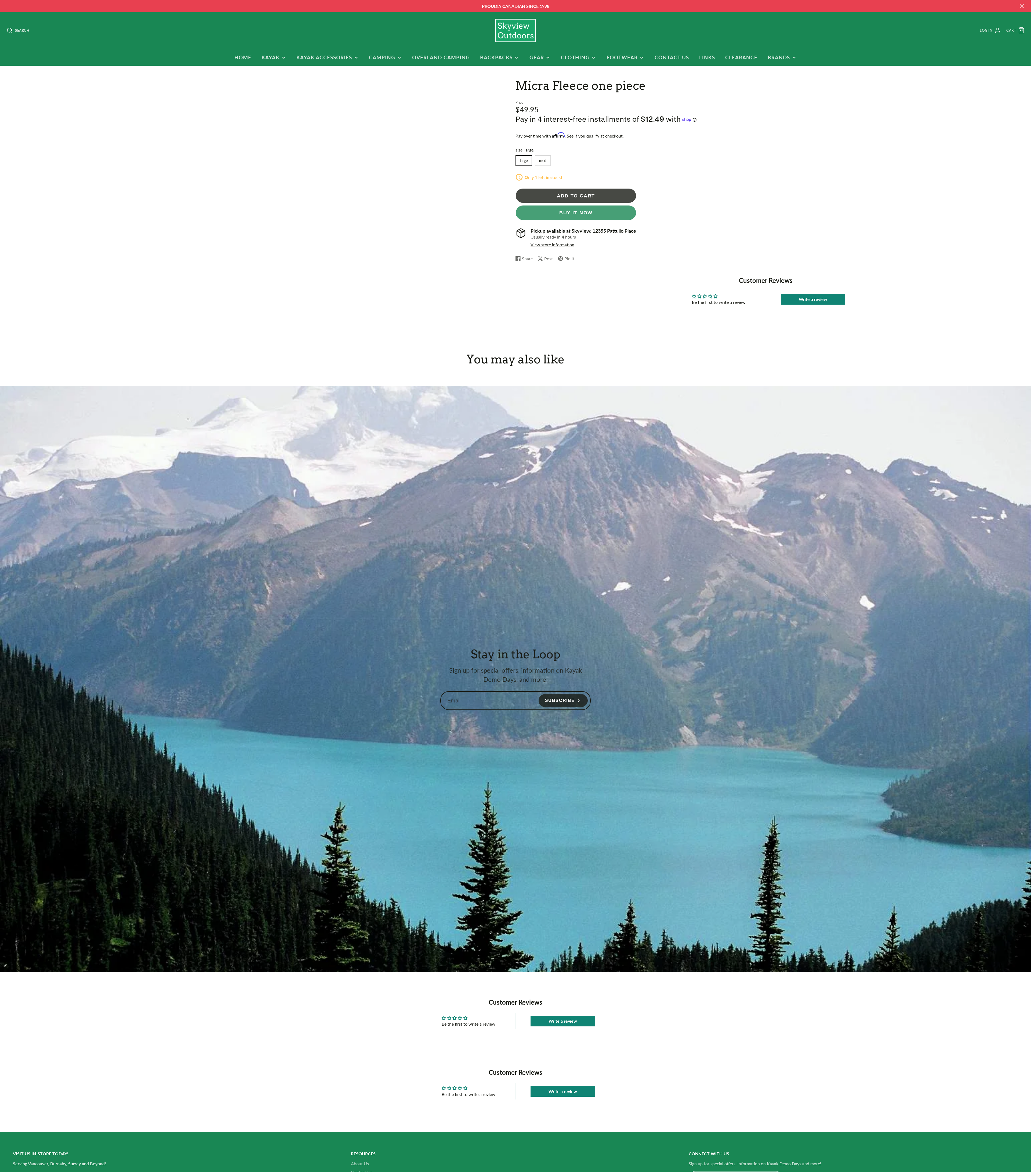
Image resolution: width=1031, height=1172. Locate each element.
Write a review (813, 299)
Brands (779, 57)
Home (242, 57)
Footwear (622, 57)
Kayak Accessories (324, 57)
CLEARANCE (741, 57)
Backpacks (496, 57)
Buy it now (576, 212)
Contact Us (672, 57)
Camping (382, 57)
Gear (536, 57)
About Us (360, 1163)
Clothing (575, 57)
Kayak (270, 57)
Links (707, 57)
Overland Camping (441, 57)
